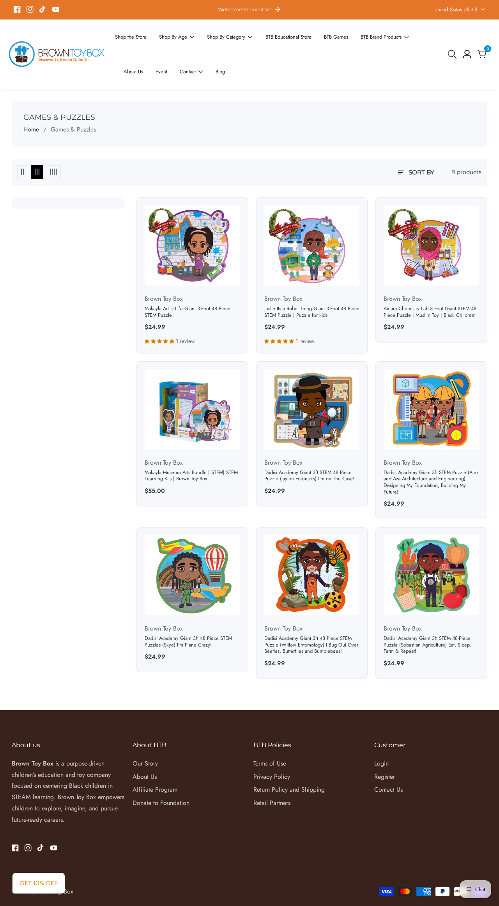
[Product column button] (22, 144)
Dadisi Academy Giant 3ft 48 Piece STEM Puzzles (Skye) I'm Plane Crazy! (188, 613)
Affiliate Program (155, 761)
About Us (398, 35)
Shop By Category (214, 35)
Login (381, 735)
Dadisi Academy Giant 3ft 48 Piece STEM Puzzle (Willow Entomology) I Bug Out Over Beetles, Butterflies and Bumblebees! (311, 617)
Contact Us (388, 761)
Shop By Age (166, 35)
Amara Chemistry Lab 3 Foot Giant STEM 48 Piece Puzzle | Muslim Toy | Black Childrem (430, 283)
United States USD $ (456, 9)
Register (384, 748)
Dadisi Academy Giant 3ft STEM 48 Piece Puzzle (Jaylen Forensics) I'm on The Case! (309, 447)
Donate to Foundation (161, 774)
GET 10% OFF (38, 883)
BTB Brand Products (353, 35)
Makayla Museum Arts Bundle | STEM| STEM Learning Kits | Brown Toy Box (191, 447)
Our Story (145, 735)
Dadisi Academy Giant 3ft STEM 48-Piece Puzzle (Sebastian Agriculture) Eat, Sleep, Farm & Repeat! (427, 617)
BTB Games (313, 35)
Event (424, 35)
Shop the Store (128, 35)
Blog (161, 45)
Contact (131, 45)
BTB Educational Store (270, 35)
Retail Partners (271, 774)
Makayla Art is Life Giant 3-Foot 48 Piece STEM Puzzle (187, 283)
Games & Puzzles (73, 101)
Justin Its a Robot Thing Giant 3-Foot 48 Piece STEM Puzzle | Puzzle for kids (311, 283)
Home (31, 101)
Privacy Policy (271, 748)
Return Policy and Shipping (289, 761)
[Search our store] (454, 40)
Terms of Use (269, 735)
